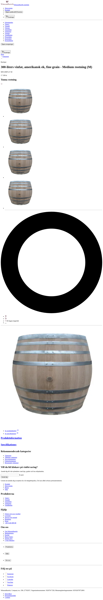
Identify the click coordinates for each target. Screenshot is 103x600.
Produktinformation (11, 438)
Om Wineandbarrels (11, 531)
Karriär (7, 535)
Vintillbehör (8, 35)
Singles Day (9, 538)
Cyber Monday (9, 540)
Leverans (8, 516)
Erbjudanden (9, 22)
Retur (6, 521)
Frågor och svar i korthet (12, 514)
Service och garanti (11, 517)
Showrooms (8, 8)
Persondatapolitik (10, 595)
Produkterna (9, 547)
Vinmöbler (8, 30)
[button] (51, 376)
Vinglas (7, 33)
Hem (2, 54)
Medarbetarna (9, 533)
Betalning (8, 519)
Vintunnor (8, 31)
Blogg (7, 488)
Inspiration (8, 39)
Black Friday (9, 537)
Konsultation (9, 40)
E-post (21, 475)
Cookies (7, 597)
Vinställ (7, 26)
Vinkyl (7, 24)
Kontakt (7, 10)
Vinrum (7, 28)
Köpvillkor (8, 594)
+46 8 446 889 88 (10, 523)
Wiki (6, 489)
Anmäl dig (4, 477)
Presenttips (8, 37)
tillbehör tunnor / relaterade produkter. (70, 473)
